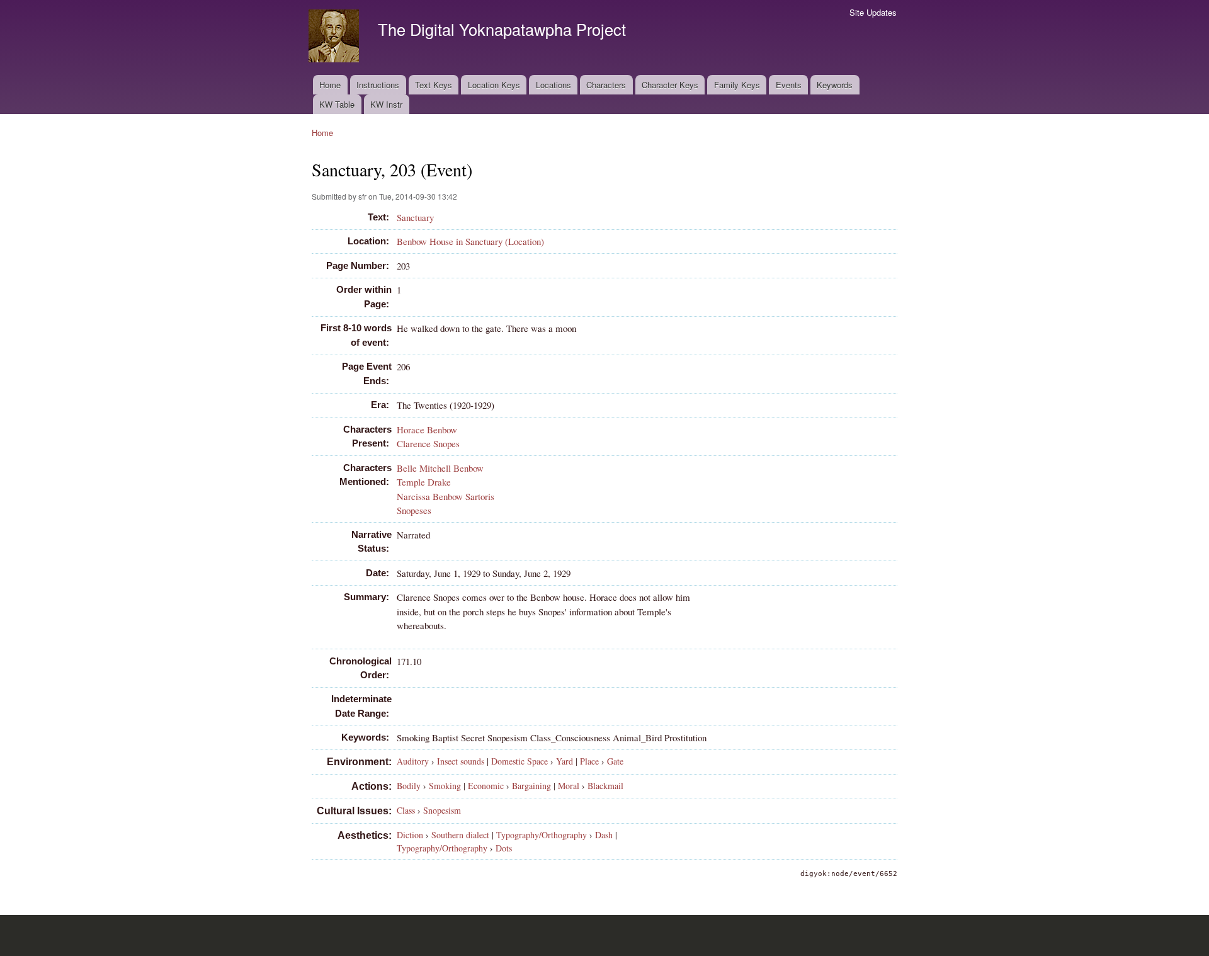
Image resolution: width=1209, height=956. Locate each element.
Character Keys (670, 85)
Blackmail (605, 786)
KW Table (337, 104)
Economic (486, 786)
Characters (606, 85)
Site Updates (873, 12)
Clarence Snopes (428, 443)
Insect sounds (460, 761)
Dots (504, 848)
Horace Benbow (427, 429)
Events (789, 85)
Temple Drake (424, 481)
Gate (615, 761)
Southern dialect (460, 835)
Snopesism (442, 810)
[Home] (335, 37)
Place (589, 761)
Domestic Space (519, 761)
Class (406, 810)
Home (330, 85)
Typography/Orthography (541, 835)
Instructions (377, 85)
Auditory (413, 761)
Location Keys (494, 85)
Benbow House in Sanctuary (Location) (470, 241)
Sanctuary (415, 217)
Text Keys (433, 85)
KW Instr (386, 104)
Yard (564, 761)
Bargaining (531, 786)
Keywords (835, 85)
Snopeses (414, 510)
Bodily (409, 786)
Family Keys (737, 85)
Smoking (445, 786)
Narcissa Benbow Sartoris (445, 496)
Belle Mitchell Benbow (440, 468)
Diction (410, 835)
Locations (553, 85)
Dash (604, 835)
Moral (568, 786)
